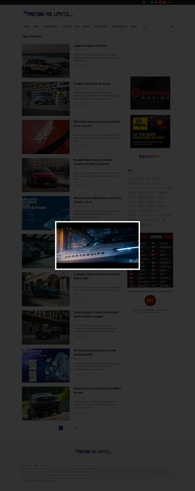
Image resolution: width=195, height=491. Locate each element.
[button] (136, 225)
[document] (97, 245)
